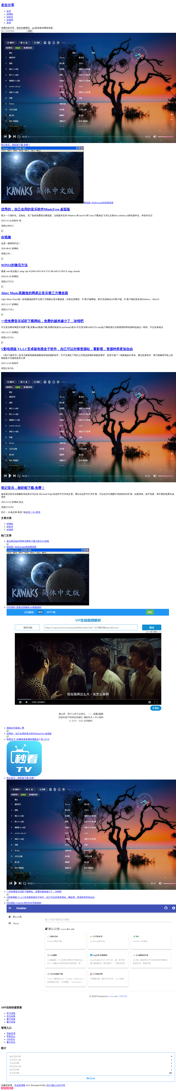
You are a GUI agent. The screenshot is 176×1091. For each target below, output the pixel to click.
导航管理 (11, 1033)
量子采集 (11, 1019)
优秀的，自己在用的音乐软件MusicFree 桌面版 (35, 209)
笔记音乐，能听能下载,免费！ (23, 488)
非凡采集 (11, 1016)
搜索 (30, 31)
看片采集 (11, 1022)
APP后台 (11, 1039)
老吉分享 (7, 5)
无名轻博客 (19, 1085)
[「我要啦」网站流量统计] (91, 1079)
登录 (9, 23)
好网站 (10, 14)
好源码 (10, 20)
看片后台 (11, 1042)
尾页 (38, 512)
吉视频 (6, 237)
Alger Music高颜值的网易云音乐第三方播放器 (34, 293)
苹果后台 (11, 1036)
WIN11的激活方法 (14, 265)
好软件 (10, 17)
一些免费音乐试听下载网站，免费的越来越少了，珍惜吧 (42, 321)
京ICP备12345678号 (55, 1085)
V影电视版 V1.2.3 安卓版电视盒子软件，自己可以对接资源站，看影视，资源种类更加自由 (67, 349)
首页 (9, 11)
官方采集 (11, 1013)
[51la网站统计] (7, 1088)
